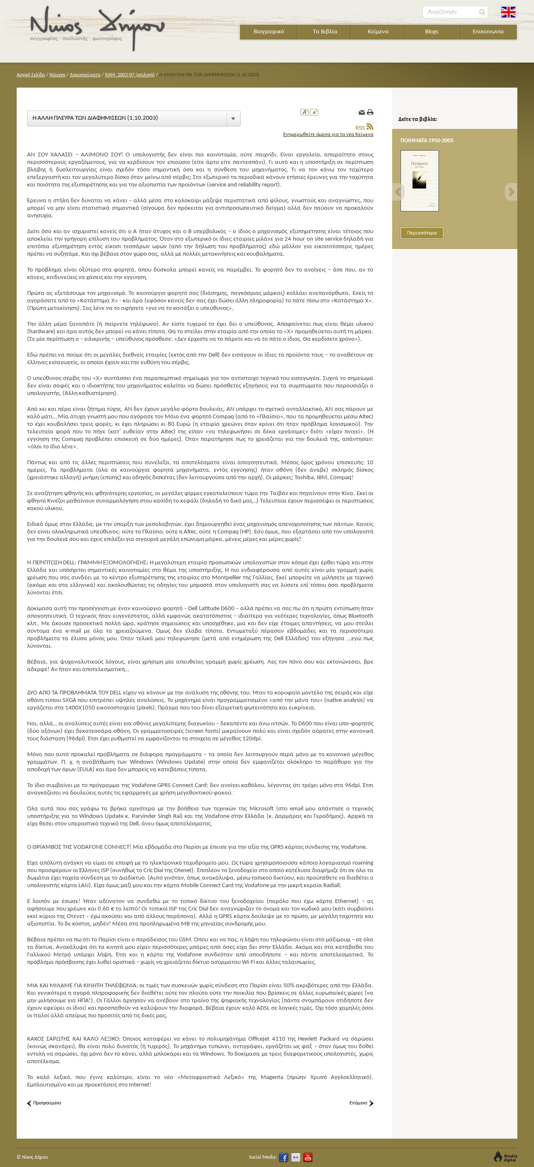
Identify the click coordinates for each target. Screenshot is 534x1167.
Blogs (431, 32)
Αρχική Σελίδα (31, 75)
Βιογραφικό (269, 32)
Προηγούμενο (47, 1103)
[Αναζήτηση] (482, 12)
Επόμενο (358, 1103)
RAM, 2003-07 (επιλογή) (130, 75)
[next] (511, 192)
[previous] (398, 192)
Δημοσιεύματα (85, 75)
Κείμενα (378, 32)
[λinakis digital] (505, 1156)
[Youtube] (308, 1157)
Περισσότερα (422, 233)
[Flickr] (296, 1157)
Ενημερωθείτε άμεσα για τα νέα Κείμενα (328, 134)
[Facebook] (284, 1157)
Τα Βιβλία (325, 32)
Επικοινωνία (488, 32)
